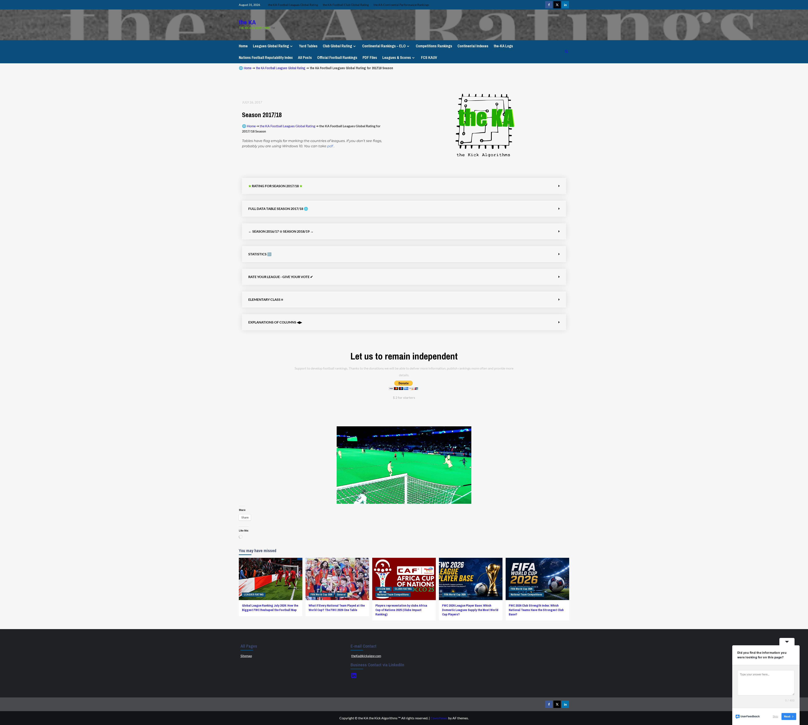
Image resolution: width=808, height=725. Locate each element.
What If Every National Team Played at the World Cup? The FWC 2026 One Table (337, 607)
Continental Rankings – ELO (384, 46)
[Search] (566, 51)
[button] (404, 186)
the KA (247, 22)
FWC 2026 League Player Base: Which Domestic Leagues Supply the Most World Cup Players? (470, 609)
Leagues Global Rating (271, 46)
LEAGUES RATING (253, 594)
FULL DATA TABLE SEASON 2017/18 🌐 (278, 209)
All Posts (305, 57)
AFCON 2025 (383, 589)
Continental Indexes (472, 46)
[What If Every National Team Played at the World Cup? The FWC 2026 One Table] (337, 579)
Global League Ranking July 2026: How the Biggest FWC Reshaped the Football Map (270, 607)
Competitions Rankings (434, 46)
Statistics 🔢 (259, 254)
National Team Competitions (393, 594)
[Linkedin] (565, 4)
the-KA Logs (503, 46)
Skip (775, 716)
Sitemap (246, 656)
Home (243, 46)
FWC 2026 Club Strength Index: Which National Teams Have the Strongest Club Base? (536, 609)
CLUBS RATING (403, 589)
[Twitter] (557, 4)
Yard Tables (308, 46)
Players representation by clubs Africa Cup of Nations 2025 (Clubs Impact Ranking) (401, 609)
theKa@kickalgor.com (366, 656)
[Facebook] (549, 4)
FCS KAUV (429, 57)
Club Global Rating (337, 46)
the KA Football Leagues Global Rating (280, 68)
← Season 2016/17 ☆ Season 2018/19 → (281, 231)
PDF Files (370, 57)
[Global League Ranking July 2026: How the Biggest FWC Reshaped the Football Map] (270, 579)
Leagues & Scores (396, 57)
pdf (330, 146)
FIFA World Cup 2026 (321, 594)
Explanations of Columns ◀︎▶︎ (275, 322)
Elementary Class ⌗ (265, 299)
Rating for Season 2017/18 (275, 186)
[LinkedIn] (354, 675)
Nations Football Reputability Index (266, 57)
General (341, 594)
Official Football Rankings (337, 57)
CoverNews (439, 718)
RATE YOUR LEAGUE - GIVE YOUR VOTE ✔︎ (280, 277)
